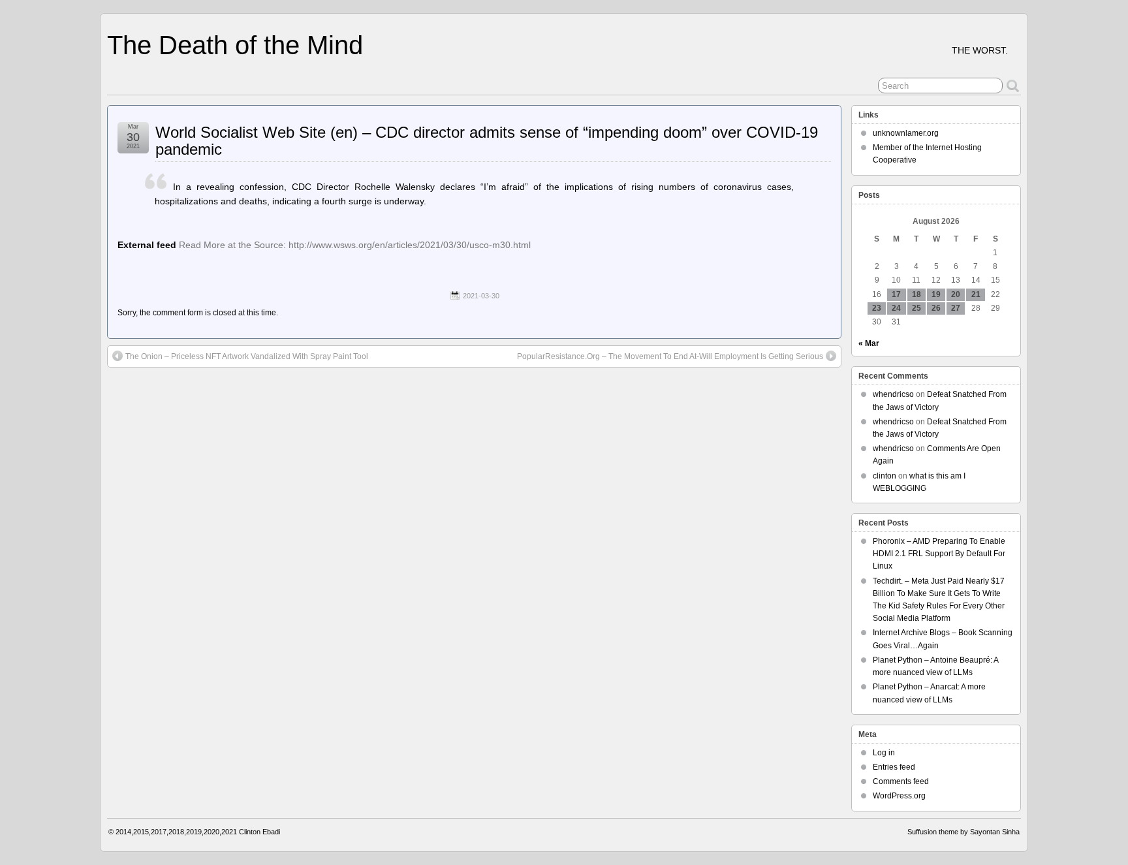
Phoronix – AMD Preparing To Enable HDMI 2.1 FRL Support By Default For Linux (939, 554)
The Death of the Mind (235, 45)
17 (896, 294)
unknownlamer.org (906, 133)
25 (916, 308)
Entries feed (894, 767)
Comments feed (901, 781)
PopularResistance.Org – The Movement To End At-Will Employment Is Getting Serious (670, 356)
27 (955, 308)
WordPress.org (899, 795)
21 (975, 294)
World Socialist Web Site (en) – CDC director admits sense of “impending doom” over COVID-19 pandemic (486, 140)
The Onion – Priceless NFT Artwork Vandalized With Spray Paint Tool (246, 356)
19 (936, 294)
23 (876, 308)
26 (936, 308)
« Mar (868, 343)
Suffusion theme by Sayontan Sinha (963, 832)
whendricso (893, 394)
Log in (884, 752)
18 (916, 294)
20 (955, 294)
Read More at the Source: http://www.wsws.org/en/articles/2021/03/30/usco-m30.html (355, 245)
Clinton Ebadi (259, 832)
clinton (884, 475)
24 (896, 308)
